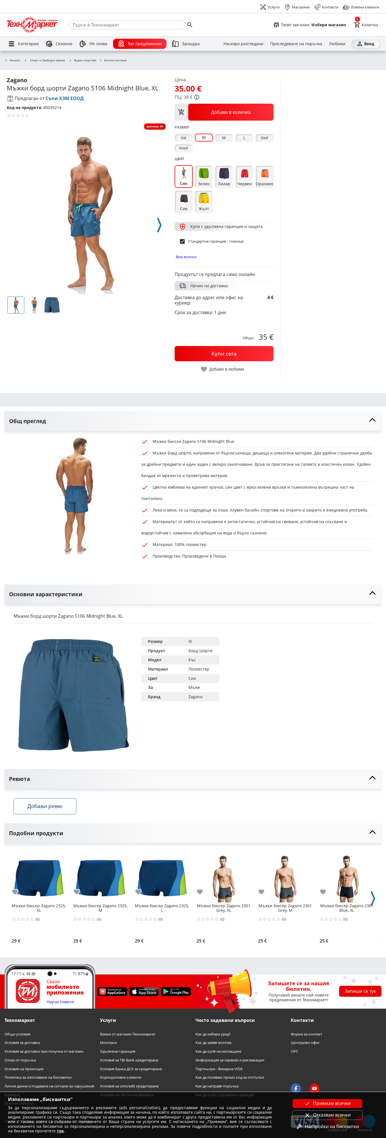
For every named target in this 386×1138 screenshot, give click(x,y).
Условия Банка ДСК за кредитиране (131, 1069)
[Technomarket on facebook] (296, 1088)
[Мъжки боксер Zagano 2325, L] (162, 875)
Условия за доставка (22, 1043)
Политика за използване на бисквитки (38, 1077)
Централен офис (305, 1043)
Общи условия (17, 1034)
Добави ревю (44, 806)
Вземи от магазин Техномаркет (127, 1034)
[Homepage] (32, 24)
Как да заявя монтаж (214, 1043)
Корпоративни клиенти (120, 1077)
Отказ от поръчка (20, 1060)
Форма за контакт (306, 1034)
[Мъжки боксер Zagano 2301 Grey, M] (285, 875)
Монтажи (108, 1043)
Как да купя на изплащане (218, 1051)
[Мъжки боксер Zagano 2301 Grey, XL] (223, 875)
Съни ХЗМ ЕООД (64, 98)
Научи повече (60, 1002)
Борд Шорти (200, 650)
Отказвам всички (332, 1115)
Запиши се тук (360, 991)
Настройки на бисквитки (332, 1126)
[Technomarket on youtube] (314, 1088)
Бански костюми (115, 60)
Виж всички (186, 256)
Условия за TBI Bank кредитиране (129, 1060)
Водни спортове (85, 60)
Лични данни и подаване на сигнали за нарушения (49, 1086)
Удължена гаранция (117, 1051)
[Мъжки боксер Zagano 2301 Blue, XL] (346, 875)
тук (60, 1130)
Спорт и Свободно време (47, 60)
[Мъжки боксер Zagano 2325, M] (100, 875)
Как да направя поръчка (217, 1086)
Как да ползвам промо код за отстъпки (230, 1077)
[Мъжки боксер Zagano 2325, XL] (38, 875)
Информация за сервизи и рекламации (230, 1060)
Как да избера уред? (213, 1034)
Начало (15, 60)
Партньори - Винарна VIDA (219, 1069)
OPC (294, 1051)
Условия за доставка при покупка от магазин (44, 1051)
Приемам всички (332, 1103)
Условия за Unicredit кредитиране (129, 1086)
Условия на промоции (24, 1069)
